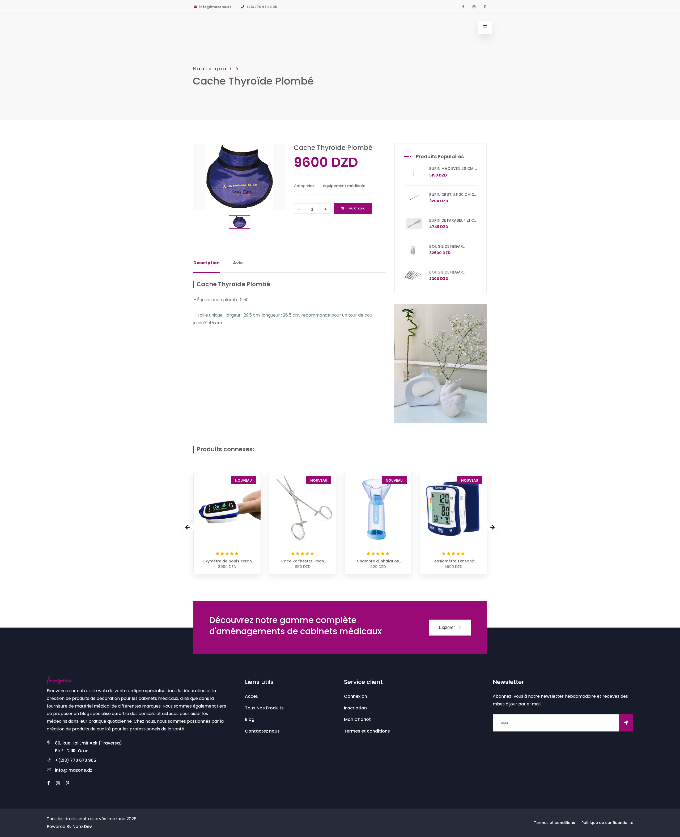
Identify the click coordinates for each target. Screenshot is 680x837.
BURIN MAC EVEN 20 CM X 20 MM (453, 171)
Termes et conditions (367, 731)
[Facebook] (463, 7)
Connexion (355, 696)
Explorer (447, 627)
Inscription (355, 708)
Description (206, 263)
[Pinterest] (485, 7)
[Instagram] (474, 7)
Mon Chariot (357, 719)
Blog (249, 719)
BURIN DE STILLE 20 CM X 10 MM (451, 197)
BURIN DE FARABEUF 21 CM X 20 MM (453, 223)
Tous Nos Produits (264, 708)
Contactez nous (262, 731)
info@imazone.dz (214, 7)
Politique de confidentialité (607, 822)
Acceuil (253, 696)
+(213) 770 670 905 (75, 760)
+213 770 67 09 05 (261, 7)
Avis (238, 263)
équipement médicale (344, 185)
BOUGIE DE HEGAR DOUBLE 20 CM (446, 275)
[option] (340, 60)
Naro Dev (82, 826)
